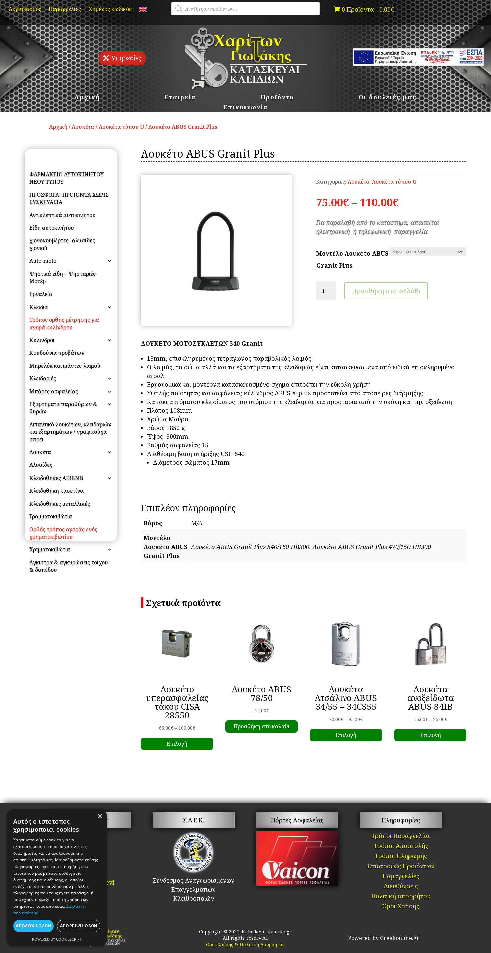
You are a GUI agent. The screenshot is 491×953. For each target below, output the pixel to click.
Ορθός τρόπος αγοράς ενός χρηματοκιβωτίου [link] (63, 533)
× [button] (99, 816)
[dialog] (57, 877)
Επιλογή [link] (177, 743)
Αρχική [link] (87, 97)
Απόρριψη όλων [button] (79, 926)
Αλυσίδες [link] (40, 464)
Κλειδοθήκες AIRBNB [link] (56, 478)
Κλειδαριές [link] (42, 378)
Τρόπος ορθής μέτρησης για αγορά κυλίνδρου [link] (64, 323)
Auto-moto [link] (42, 260)
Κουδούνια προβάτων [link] (56, 352)
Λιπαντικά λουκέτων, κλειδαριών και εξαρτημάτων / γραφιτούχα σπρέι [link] (70, 432)
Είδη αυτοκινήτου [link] (51, 227)
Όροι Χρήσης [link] (400, 907)
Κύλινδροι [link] (41, 340)
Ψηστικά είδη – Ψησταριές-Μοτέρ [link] (63, 277)
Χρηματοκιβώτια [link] (49, 549)
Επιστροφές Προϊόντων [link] (400, 867)
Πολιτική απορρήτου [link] (400, 897)
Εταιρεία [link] (180, 97)
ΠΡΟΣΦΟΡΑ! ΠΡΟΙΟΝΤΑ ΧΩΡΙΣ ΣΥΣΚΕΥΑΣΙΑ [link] (69, 198)
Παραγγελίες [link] (65, 10)
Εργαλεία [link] (40, 294)
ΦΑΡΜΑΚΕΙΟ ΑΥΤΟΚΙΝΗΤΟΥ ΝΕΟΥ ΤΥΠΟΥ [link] (66, 178)
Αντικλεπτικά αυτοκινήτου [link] (62, 215)
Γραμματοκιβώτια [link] (50, 516)
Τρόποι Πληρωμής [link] (401, 856)
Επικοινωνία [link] (245, 108)
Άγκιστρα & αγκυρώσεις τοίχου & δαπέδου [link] (68, 566)
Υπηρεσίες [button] (126, 58)
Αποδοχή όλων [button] (33, 926)
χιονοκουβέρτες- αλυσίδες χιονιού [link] (62, 244)
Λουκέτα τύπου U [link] (121, 126)
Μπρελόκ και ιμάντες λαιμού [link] (64, 365)
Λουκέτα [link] (83, 126)
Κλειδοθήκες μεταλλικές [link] (59, 503)
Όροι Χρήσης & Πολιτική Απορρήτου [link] (245, 944)
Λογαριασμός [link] (25, 10)
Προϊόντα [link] (277, 97)
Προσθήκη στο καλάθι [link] (261, 726)
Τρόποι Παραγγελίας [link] (401, 836)
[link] (143, 11)
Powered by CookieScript (57, 939)
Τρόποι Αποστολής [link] (401, 846)
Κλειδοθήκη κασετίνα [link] (56, 490)
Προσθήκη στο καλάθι (386, 290)
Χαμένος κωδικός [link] (110, 10)
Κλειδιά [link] (38, 307)
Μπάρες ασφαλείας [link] (53, 391)
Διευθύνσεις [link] (401, 887)
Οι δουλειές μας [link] (388, 97)
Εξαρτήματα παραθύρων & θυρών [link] (63, 407)
